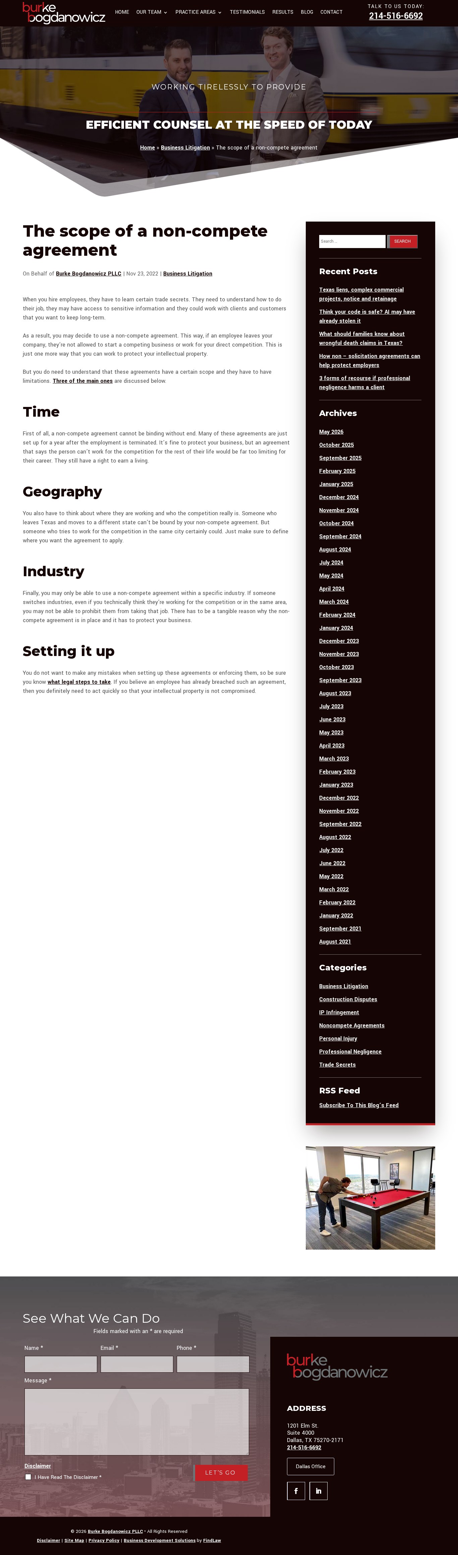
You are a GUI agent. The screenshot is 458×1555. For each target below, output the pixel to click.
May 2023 (331, 732)
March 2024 (334, 602)
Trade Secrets (337, 1065)
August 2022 (335, 837)
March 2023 (334, 759)
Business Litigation (187, 274)
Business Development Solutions (159, 1540)
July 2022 (331, 850)
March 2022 (334, 889)
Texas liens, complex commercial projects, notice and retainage (361, 294)
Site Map (74, 1540)
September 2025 (340, 458)
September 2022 (340, 824)
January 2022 (336, 915)
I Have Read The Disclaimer (68, 1477)
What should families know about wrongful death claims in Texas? (362, 338)
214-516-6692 (396, 16)
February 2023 (337, 772)
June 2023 (332, 719)
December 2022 (339, 798)
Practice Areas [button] (195, 13)
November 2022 (339, 811)
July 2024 (331, 562)
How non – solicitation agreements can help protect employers (369, 360)
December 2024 (339, 497)
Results (282, 13)
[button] (451, 1506)
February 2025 (337, 471)
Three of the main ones (83, 381)
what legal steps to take (79, 682)
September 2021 (340, 929)
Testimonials (247, 13)
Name (33, 1348)
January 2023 (336, 785)
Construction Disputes (348, 999)
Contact (332, 13)
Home (122, 13)
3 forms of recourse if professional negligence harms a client (364, 382)
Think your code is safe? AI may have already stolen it (367, 316)
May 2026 (331, 432)
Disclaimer (37, 1466)
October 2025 (336, 445)
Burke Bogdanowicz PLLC (88, 274)
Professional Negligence (350, 1052)
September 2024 (340, 536)
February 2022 (337, 902)
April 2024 (331, 589)
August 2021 (335, 942)
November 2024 (339, 510)
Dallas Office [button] (311, 1466)
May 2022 (331, 876)
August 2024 (335, 549)
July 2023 (331, 706)
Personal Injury (338, 1038)
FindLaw (212, 1540)
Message (37, 1380)
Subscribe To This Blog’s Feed (359, 1105)
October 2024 (336, 523)
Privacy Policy (104, 1540)
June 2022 (332, 863)
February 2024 (337, 615)
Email (109, 1348)
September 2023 (340, 680)
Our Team (148, 13)
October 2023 (336, 667)
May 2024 (331, 576)
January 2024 (336, 628)
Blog (307, 13)
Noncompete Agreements (352, 1025)
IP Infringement (339, 1012)
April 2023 (331, 746)
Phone (186, 1348)
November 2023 (339, 654)
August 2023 (335, 693)
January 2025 (336, 484)
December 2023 (339, 641)
